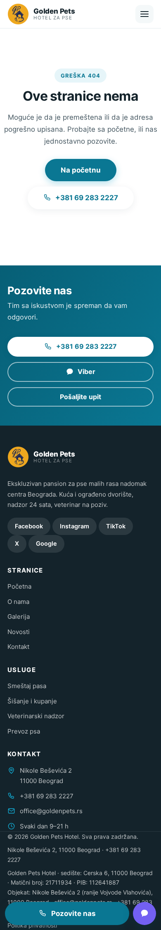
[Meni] (144, 14)
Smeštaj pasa (26, 686)
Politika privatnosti (32, 925)
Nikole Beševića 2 (56, 892)
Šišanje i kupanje (32, 701)
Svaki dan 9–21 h (44, 826)
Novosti (18, 632)
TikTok (115, 526)
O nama (18, 602)
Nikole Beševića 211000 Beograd (46, 776)
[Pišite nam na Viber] (144, 913)
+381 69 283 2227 (86, 198)
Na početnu (81, 170)
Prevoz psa (23, 731)
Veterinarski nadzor (35, 716)
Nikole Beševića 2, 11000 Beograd (53, 849)
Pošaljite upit (80, 397)
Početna (19, 586)
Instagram (74, 526)
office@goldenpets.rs (51, 811)
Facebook (29, 526)
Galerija (18, 616)
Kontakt (18, 647)
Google (46, 543)
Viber (86, 371)
